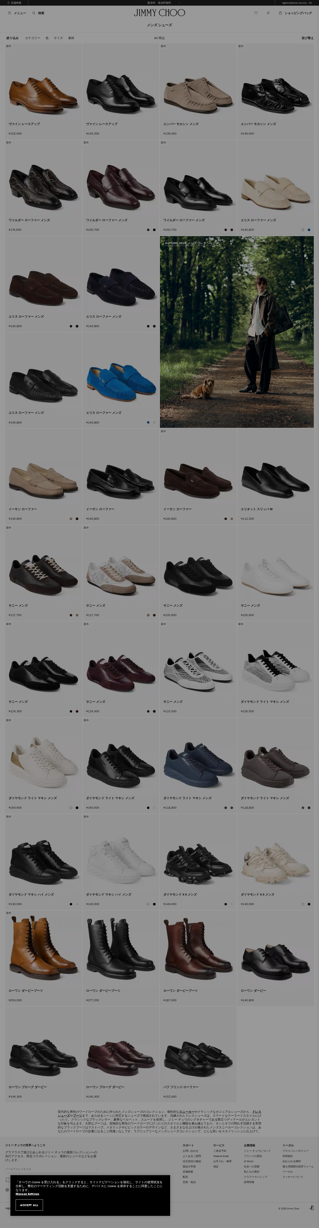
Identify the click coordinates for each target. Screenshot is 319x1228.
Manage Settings (27, 1194)
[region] (90, 1195)
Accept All (29, 1205)
